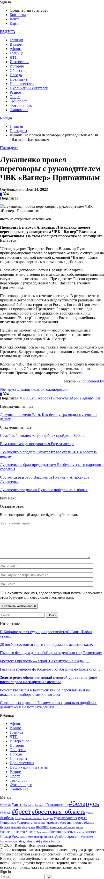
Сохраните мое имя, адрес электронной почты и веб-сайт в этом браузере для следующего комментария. (51, 595)
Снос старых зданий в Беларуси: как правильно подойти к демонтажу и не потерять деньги (48, 705)
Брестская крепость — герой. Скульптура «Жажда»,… (44, 661)
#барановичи (56, 804)
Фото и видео (21, 105)
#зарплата (25, 822)
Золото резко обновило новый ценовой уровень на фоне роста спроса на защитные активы (48, 679)
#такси (31, 841)
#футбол (43, 841)
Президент (18, 79)
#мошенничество (12, 832)
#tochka (5, 805)
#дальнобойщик (65, 818)
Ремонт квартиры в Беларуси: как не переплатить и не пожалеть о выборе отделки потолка (45, 692)
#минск (42, 827)
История (17, 66)
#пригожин (45, 389)
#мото (79, 827)
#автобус (28, 805)
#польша (19, 836)
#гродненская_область (28, 818)
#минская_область (62, 827)
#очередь (79, 831)
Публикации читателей (29, 88)
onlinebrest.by (93, 381)
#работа (60, 836)
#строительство (9, 841)
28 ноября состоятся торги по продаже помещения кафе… (48, 644)
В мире (16, 44)
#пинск (91, 832)
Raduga (6, 118)
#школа (55, 841)
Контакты (18, 15)
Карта (14, 23)
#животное (8, 822)
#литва (16, 827)
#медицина (28, 827)
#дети (82, 818)
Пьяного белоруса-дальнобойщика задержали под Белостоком (51, 653)
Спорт (15, 97)
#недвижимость (61, 832)
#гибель (7, 817)
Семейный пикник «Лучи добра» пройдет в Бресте (42, 435)
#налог (31, 832)
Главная (16, 40)
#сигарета (87, 836)
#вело (89, 812)
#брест (21, 811)
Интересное (19, 62)
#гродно (48, 818)
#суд (22, 841)
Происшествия (22, 84)
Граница (16, 53)
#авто (17, 804)
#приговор (35, 836)
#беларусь (8, 389)
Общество (18, 70)
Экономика (19, 110)
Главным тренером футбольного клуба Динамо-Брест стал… (50, 669)
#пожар (5, 836)
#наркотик (43, 831)
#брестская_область (58, 811)
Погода (16, 75)
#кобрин (66, 822)
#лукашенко (26, 389)
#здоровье (39, 822)
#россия (61, 389)
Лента (15, 19)
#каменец (52, 822)
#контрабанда (83, 822)
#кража (5, 827)
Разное (15, 92)
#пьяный (49, 836)
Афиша (16, 49)
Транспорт (18, 101)
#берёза (5, 812)
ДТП (14, 57)
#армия (39, 805)
